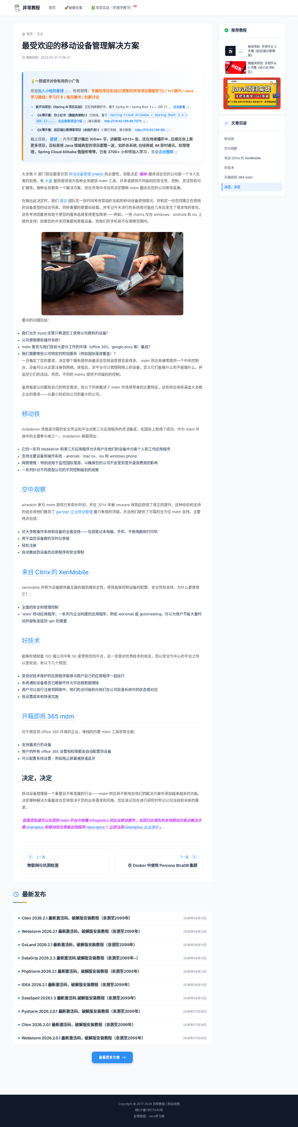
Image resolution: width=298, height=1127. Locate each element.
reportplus (96, 827)
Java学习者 (156, 1116)
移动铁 (31, 414)
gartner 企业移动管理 (75, 512)
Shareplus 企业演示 (142, 827)
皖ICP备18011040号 (149, 1110)
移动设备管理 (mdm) (86, 174)
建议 (64, 201)
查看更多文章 (109, 1057)
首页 (52, 7)
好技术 (31, 640)
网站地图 (174, 1104)
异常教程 (31, 7)
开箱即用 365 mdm (48, 716)
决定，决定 (232, 187)
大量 (49, 181)
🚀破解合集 (73, 7)
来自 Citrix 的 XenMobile (55, 572)
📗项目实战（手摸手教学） (112, 7)
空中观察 (34, 489)
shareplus (35, 827)
